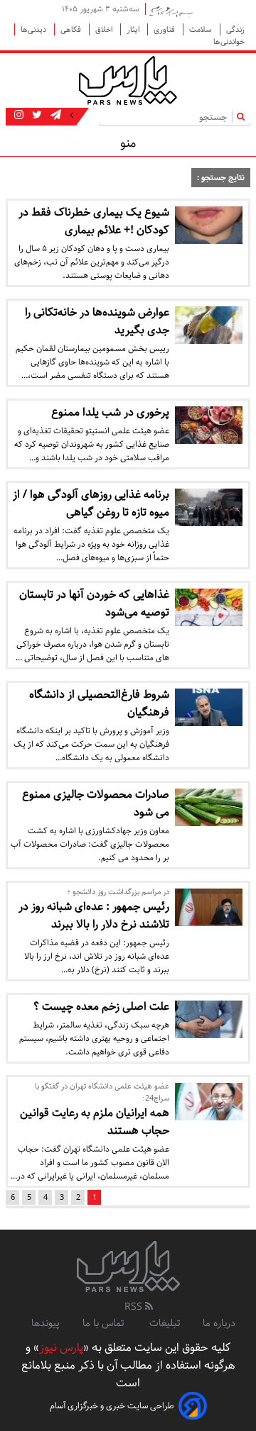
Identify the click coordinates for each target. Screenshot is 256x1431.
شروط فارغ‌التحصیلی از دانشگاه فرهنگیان (99, 703)
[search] (243, 116)
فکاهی (71, 29)
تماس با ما (104, 1323)
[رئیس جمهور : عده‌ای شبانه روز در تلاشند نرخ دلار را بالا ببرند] (208, 907)
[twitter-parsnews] (35, 115)
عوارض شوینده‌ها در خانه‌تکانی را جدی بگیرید (97, 321)
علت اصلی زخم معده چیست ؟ (101, 1006)
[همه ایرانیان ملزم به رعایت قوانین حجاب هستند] (208, 1101)
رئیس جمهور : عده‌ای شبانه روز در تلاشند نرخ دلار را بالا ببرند (93, 915)
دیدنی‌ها (34, 29)
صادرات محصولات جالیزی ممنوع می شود (95, 803)
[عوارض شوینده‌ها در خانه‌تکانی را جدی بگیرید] (208, 325)
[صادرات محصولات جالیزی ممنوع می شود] (208, 807)
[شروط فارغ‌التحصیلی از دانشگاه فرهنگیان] (208, 707)
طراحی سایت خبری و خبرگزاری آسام (112, 1406)
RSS (134, 1307)
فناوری (165, 29)
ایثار (134, 29)
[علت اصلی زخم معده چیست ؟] (208, 1019)
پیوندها (45, 1323)
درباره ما (219, 1323)
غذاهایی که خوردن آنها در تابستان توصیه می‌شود (94, 603)
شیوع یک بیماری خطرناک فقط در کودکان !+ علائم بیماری (93, 221)
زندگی (235, 29)
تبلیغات (164, 1323)
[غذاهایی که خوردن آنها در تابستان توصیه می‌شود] (208, 607)
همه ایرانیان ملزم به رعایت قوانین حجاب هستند (94, 1122)
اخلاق (104, 29)
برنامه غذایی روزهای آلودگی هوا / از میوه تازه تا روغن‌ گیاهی (91, 503)
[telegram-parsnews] (54, 115)
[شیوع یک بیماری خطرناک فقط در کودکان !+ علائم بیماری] (208, 225)
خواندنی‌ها (229, 41)
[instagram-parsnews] (18, 115)
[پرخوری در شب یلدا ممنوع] (208, 425)
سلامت (201, 29)
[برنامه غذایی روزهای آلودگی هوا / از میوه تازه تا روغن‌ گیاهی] (208, 507)
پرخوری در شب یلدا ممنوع (110, 412)
